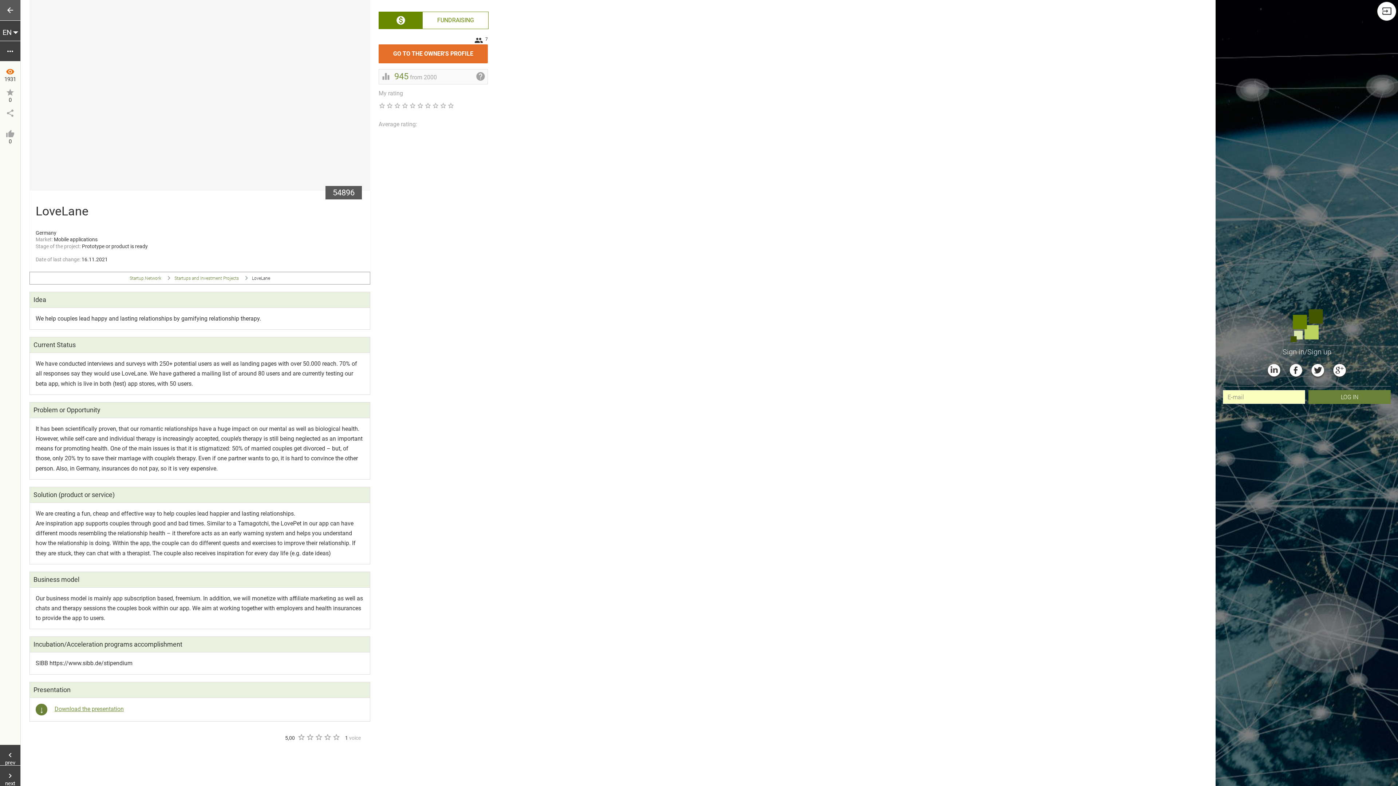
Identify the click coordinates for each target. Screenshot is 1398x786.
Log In (1349, 397)
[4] (327, 737)
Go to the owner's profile (440, 50)
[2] (309, 737)
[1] (301, 737)
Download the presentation (89, 709)
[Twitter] (1317, 370)
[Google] (1339, 370)
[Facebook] (1296, 370)
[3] (318, 737)
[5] (336, 737)
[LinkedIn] (1274, 370)
